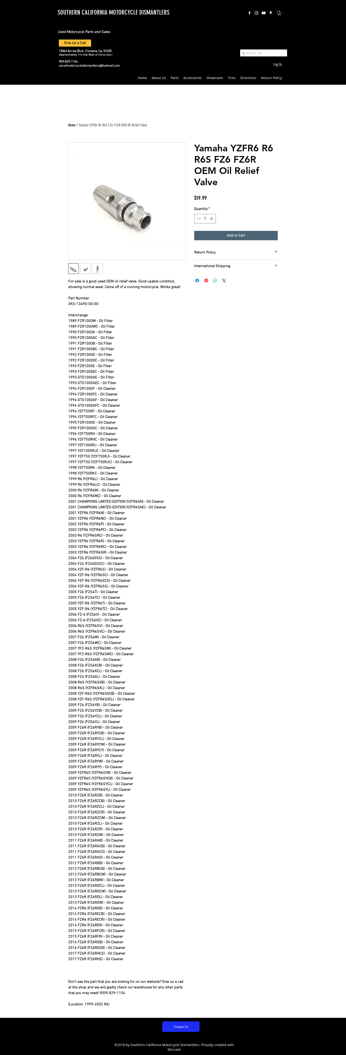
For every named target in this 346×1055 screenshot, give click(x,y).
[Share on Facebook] (197, 280)
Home (72, 125)
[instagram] (256, 13)
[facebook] (249, 13)
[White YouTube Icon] (263, 13)
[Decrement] (198, 218)
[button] (279, 13)
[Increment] (212, 218)
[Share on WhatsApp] (215, 280)
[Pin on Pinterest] (206, 280)
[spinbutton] (205, 218)
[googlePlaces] (270, 13)
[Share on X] (224, 280)
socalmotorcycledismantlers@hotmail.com (89, 66)
